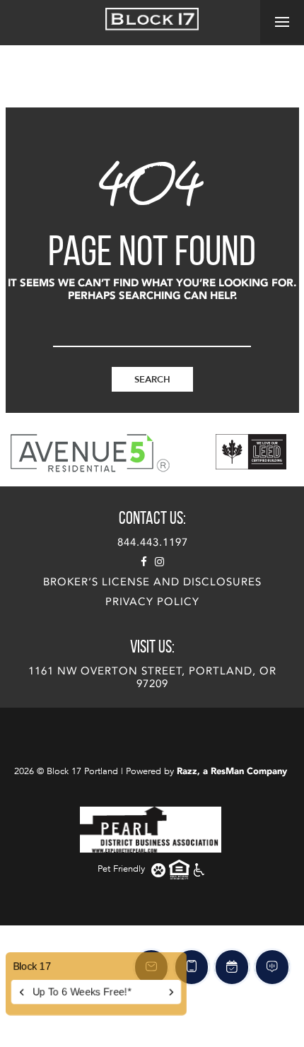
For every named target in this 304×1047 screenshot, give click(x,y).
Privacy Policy (152, 602)
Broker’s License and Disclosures (152, 582)
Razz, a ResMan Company (232, 771)
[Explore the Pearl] (150, 829)
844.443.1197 (152, 542)
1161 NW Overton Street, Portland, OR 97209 (152, 677)
